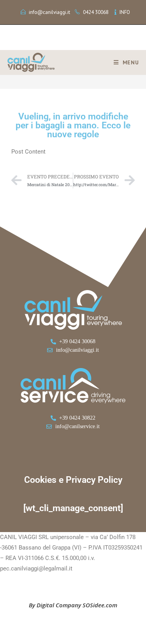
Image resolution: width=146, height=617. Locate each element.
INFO (125, 12)
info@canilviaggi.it (49, 12)
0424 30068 (96, 12)
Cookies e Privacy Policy (73, 480)
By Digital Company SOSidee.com (73, 605)
